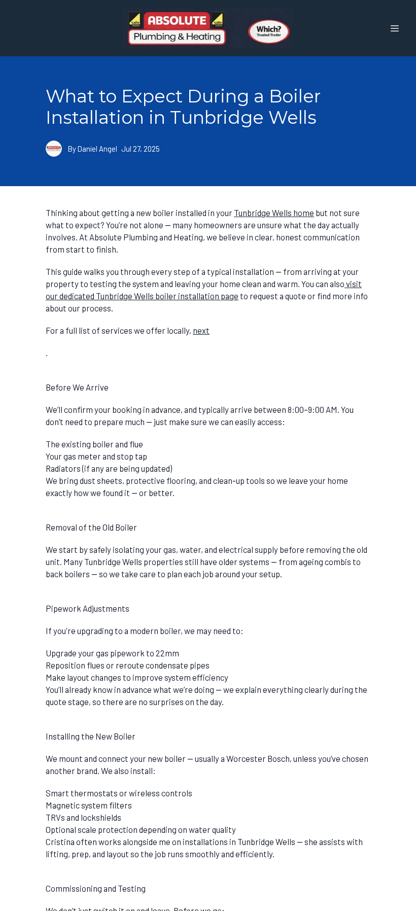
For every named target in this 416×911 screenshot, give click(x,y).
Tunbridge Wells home (274, 212)
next (201, 330)
